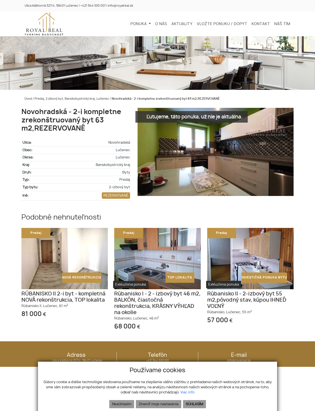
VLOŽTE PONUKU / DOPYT (222, 24)
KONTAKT (261, 24)
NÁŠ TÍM (282, 24)
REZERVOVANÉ (116, 195)
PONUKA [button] (139, 24)
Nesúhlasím (121, 404)
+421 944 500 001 (93, 5)
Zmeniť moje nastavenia (158, 404)
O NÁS (161, 24)
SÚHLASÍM (194, 404)
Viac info (187, 392)
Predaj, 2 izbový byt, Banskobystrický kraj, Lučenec (72, 98)
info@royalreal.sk (120, 5)
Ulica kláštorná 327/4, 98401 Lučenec (51, 5)
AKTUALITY (182, 24)
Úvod (28, 98)
